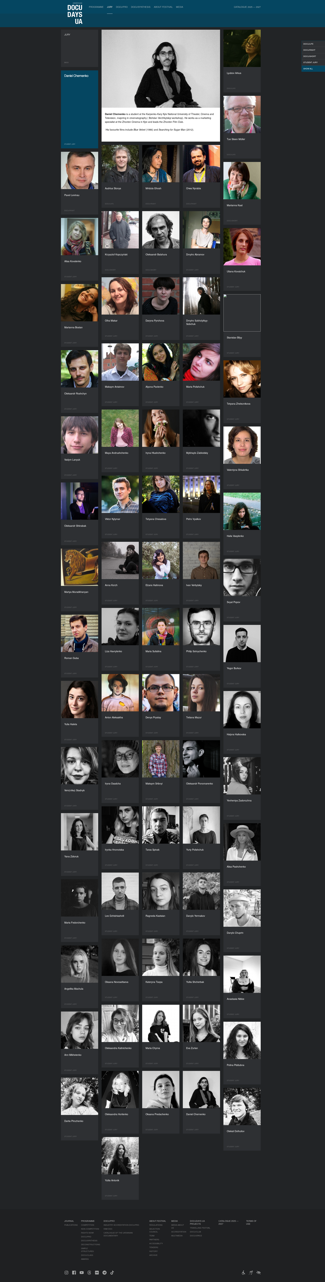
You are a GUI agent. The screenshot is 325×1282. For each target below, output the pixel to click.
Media (179, 6)
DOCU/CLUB (195, 1231)
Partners (154, 1239)
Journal (69, 1220)
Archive (153, 1255)
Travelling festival (200, 1227)
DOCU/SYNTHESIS (140, 6)
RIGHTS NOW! (87, 1232)
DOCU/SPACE (196, 1235)
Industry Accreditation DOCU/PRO (121, 1224)
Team (151, 1235)
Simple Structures (87, 1249)
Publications (71, 1224)
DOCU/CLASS (87, 1255)
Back (66, 62)
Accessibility (156, 1243)
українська (77, 2)
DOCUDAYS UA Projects (197, 1222)
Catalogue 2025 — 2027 (247, 6)
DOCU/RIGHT (309, 49)
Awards (85, 1259)
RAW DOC (108, 1228)
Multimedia (176, 1235)
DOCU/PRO (122, 6)
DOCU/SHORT (309, 56)
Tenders (153, 1247)
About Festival (163, 6)
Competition (87, 1224)
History (153, 1251)
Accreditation (178, 1231)
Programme (96, 6)
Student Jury (310, 62)
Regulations (155, 1224)
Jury (110, 6)
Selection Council (154, 1230)
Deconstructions (90, 1244)
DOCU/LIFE (308, 43)
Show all (308, 68)
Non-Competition (90, 1228)
